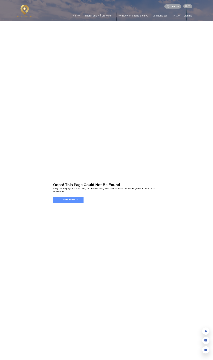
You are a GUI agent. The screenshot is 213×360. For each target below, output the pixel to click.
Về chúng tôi (160, 15)
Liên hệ (188, 15)
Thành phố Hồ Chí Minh (98, 15)
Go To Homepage (68, 200)
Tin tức (175, 15)
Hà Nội (76, 15)
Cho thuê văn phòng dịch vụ (132, 15)
